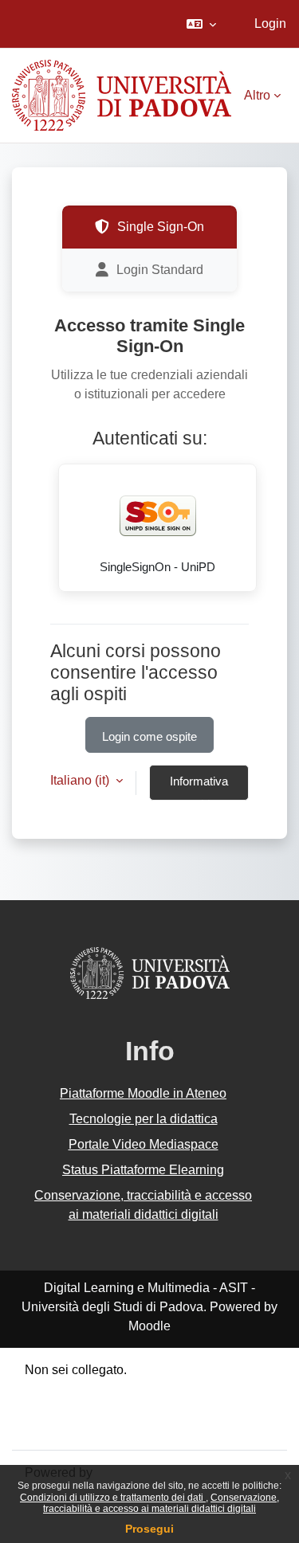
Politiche (49, 1408)
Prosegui (149, 1528)
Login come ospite (149, 736)
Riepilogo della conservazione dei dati (133, 1389)
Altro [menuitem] (257, 95)
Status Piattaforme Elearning (143, 1170)
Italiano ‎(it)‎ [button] (81, 780)
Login (270, 23)
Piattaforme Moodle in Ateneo (143, 1093)
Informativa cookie (199, 788)
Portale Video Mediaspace (143, 1144)
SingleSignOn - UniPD (157, 567)
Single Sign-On (160, 226)
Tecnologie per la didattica (143, 1119)
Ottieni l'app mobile (79, 1427)
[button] (201, 24)
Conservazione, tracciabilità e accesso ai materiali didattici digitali (161, 1503)
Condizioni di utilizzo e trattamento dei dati (113, 1497)
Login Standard (159, 269)
